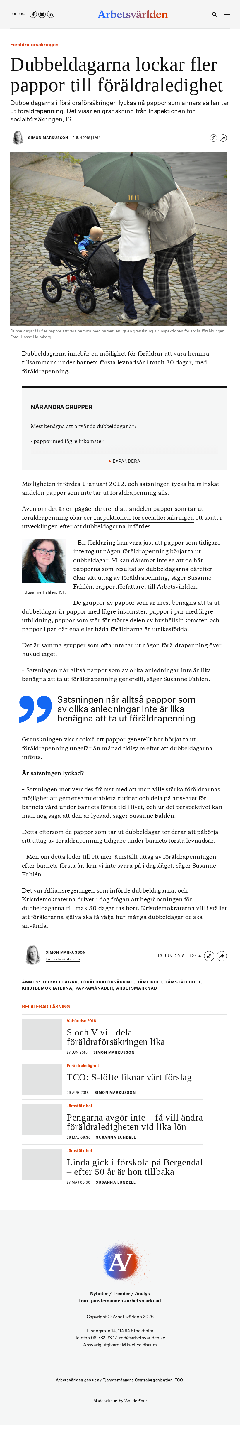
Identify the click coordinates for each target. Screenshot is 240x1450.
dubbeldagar (61, 982)
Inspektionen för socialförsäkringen (144, 518)
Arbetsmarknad (136, 988)
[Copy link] (213, 138)
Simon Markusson (48, 138)
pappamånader (95, 988)
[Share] (223, 138)
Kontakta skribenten (63, 959)
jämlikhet (150, 982)
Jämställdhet (183, 982)
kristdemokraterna (48, 988)
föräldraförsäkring (108, 982)
